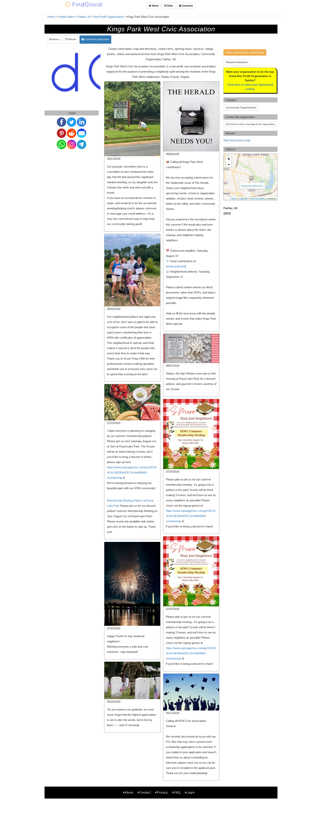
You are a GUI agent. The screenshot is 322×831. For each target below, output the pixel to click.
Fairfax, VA (84, 16)
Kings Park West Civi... (252, 185)
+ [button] (229, 159)
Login (190, 792)
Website (71, 39)
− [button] (229, 164)
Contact (145, 792)
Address (55, 39)
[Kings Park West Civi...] (251, 178)
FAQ (177, 792)
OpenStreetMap (258, 198)
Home (154, 5)
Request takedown (237, 62)
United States (66, 16)
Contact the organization (96, 39)
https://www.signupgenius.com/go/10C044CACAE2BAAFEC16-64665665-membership (132, 472)
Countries (187, 5)
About (128, 792)
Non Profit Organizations (109, 16)
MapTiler (244, 198)
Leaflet (233, 198)
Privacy (162, 792)
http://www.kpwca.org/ (236, 140)
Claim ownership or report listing (245, 52)
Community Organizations (241, 107)
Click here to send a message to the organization (250, 124)
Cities (169, 5)
